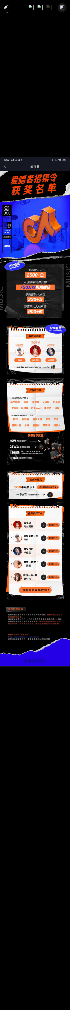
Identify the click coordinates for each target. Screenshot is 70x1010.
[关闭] (62, 7)
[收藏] (30, 7)
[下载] (39, 7)
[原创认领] (7, 8)
